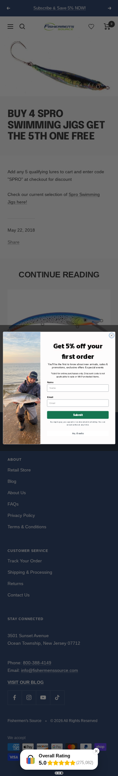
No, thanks (78, 433)
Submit (78, 415)
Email (50, 397)
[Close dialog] (111, 335)
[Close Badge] (96, 751)
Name (50, 382)
